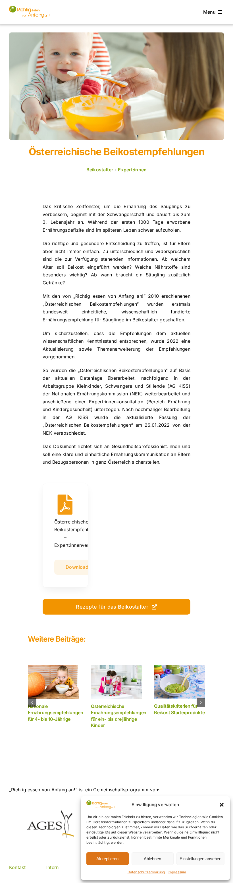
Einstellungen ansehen (200, 858)
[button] (221, 805)
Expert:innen (132, 170)
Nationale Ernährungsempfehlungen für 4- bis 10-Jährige (55, 712)
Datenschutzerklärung (146, 872)
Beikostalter (99, 170)
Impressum (177, 872)
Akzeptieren (107, 858)
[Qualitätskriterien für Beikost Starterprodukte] (179, 682)
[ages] (50, 812)
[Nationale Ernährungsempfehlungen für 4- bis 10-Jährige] (53, 682)
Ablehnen (152, 858)
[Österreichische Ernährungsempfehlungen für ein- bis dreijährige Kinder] (116, 682)
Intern (52, 867)
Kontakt (17, 867)
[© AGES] (29, 8)
